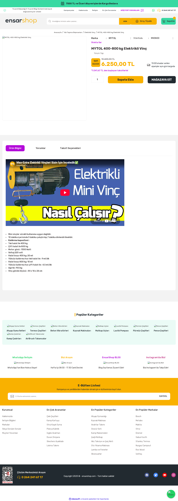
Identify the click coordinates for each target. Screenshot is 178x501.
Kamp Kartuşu (53, 420)
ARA (125, 21)
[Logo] (21, 21)
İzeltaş (139, 454)
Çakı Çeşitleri (52, 416)
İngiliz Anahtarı (53, 433)
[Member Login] (137, 21)
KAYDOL (163, 396)
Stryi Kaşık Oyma (54, 425)
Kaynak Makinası (98, 420)
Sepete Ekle (125, 79)
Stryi (138, 429)
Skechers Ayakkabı (55, 441)
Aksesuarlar (96, 454)
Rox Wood (140, 450)
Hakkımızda (7, 416)
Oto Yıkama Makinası (100, 445)
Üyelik (149, 21)
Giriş (142, 21)
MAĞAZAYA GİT (162, 79)
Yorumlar (41, 148)
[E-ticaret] (89, 499)
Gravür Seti (96, 429)
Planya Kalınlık (53, 429)
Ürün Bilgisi (15, 148)
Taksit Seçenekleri (70, 148)
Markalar (6, 425)
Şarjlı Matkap (97, 437)
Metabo (139, 420)
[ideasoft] (74, 499)
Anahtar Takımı (98, 425)
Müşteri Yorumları (10, 433)
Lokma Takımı (53, 445)
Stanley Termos (143, 441)
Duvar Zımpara (53, 437)
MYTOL (112, 38)
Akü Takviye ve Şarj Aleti (102, 441)
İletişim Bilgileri (9, 420)
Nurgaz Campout (143, 445)
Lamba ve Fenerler (99, 450)
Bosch (138, 416)
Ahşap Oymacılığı (98, 416)
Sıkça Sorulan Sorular (11, 429)
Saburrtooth (141, 437)
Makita (139, 425)
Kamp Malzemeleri (99, 433)
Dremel (139, 433)
